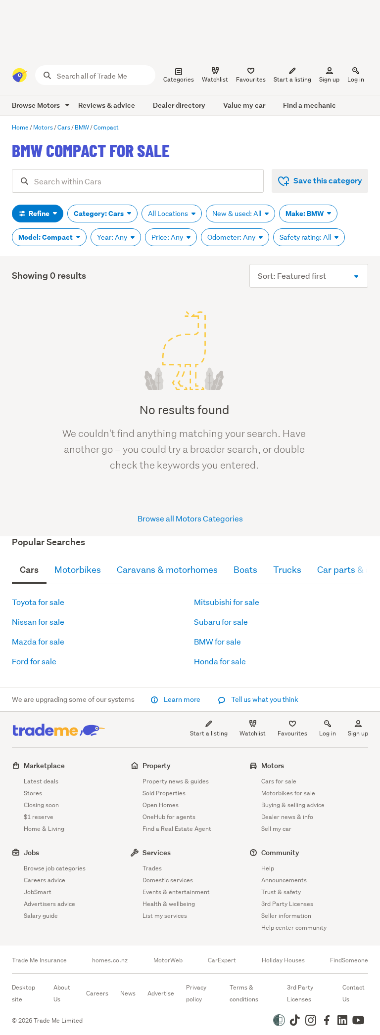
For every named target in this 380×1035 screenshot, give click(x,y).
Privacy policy (196, 993)
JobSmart (37, 892)
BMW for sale (217, 641)
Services (156, 852)
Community (280, 852)
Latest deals (41, 781)
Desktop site (23, 993)
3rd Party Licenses (287, 904)
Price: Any (168, 237)
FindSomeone (349, 960)
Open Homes (160, 805)
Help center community (294, 927)
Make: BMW (305, 213)
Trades (152, 868)
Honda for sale (220, 661)
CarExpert (222, 960)
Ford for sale (34, 661)
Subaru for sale (221, 621)
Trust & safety (281, 892)
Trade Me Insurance (39, 960)
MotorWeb (168, 960)
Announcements (284, 880)
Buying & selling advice (293, 805)
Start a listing (209, 733)
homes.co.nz (110, 960)
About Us (61, 993)
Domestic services (167, 880)
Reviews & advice (106, 105)
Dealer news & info (287, 817)
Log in (355, 79)
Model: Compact (46, 237)
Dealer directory (179, 105)
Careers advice (44, 880)
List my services (164, 915)
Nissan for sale (38, 621)
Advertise (160, 993)
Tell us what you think (264, 699)
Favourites (292, 733)
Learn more (182, 699)
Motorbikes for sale (288, 793)
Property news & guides (175, 781)
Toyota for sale (38, 602)
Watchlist (252, 733)
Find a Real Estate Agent (176, 828)
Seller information (286, 915)
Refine (39, 213)
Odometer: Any (232, 237)
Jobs (31, 852)
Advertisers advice (49, 904)
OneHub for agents (168, 817)
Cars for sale (278, 781)
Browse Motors (36, 105)
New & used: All (237, 213)
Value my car (244, 105)
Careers (97, 993)
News (128, 993)
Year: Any (113, 237)
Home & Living (44, 828)
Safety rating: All (306, 237)
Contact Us (353, 993)
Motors (272, 765)
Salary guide (41, 915)
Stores (33, 793)
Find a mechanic (309, 105)
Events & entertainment (176, 892)
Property (156, 765)
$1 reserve (38, 817)
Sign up (329, 79)
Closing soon (41, 805)
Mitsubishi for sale (226, 602)
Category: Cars (99, 213)
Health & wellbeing (168, 904)
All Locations (169, 213)
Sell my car (276, 828)
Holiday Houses (283, 960)
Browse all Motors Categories (190, 518)
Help (267, 868)
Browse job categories (55, 868)
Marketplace (44, 765)
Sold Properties (164, 793)
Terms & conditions (244, 993)
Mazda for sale (38, 641)
